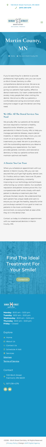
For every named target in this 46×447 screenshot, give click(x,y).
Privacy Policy (12, 443)
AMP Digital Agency (32, 443)
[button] (42, 22)
